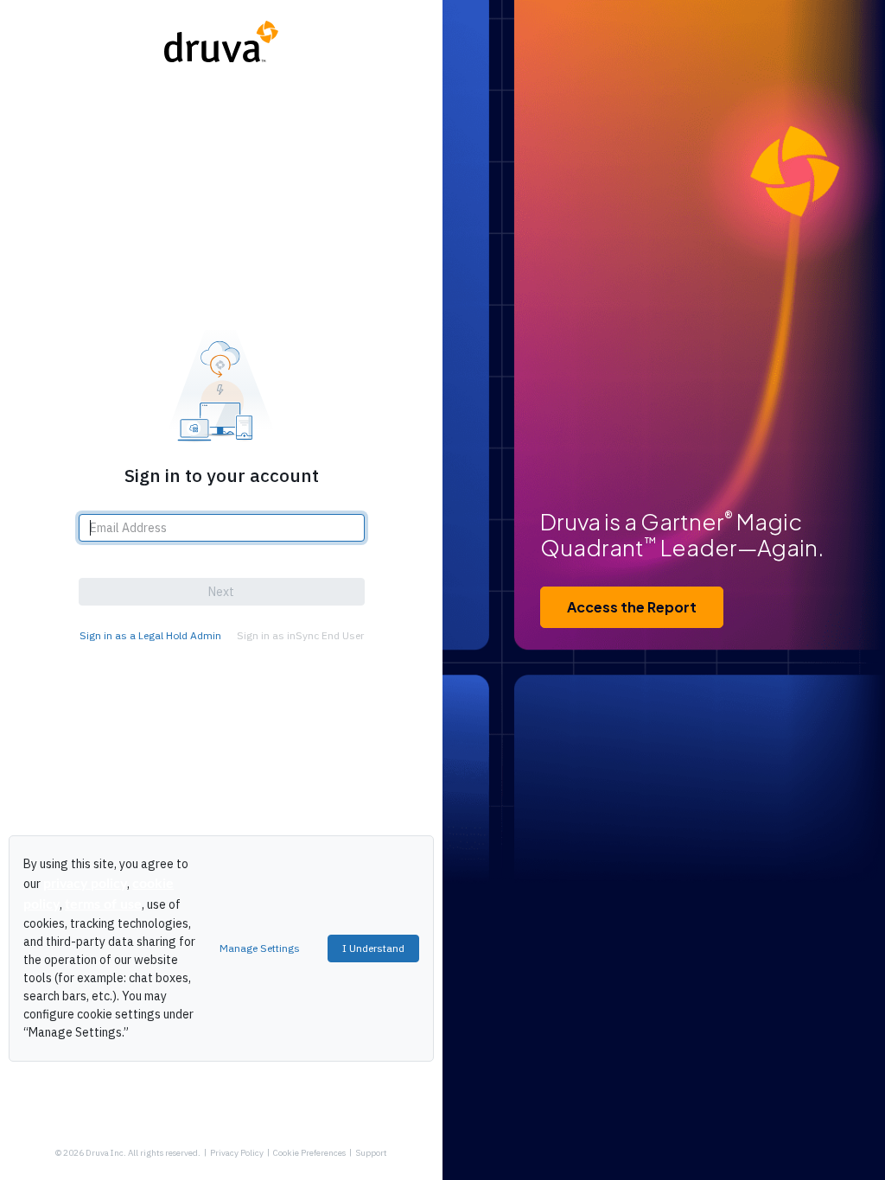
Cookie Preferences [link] (309, 1152)
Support (371, 1152)
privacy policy (85, 884)
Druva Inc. (106, 1152)
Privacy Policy (237, 1152)
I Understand (373, 948)
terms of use (103, 904)
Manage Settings (260, 948)
